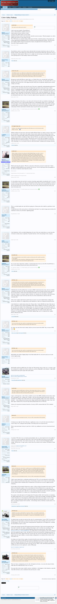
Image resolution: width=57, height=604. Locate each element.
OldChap (4, 424)
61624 (3, 241)
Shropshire (8, 142)
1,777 (9, 380)
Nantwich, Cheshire (6, 383)
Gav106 (3, 376)
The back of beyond (6, 457)
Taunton (8, 117)
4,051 (9, 565)
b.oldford (4, 134)
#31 (55, 314)
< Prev (7, 21)
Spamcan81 (4, 446)
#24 (55, 110)
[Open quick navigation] (54, 14)
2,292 (9, 83)
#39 (55, 548)
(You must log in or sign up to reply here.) (49, 578)
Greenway (4, 561)
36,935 (8, 450)
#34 (55, 378)
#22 (55, 58)
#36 (55, 429)
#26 (55, 177)
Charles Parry (5, 59)
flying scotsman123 (21, 506)
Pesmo (13, 271)
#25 (55, 143)
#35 (55, 406)
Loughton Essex (7, 170)
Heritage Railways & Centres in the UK (12, 19)
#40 (55, 574)
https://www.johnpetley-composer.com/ (17, 547)
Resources (14, 7)
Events (20, 7)
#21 (55, 45)
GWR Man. (4, 109)
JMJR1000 (4, 474)
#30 (55, 269)
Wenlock (13, 145)
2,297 (9, 113)
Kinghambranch (19, 380)
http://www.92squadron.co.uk (21, 445)
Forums (5, 7)
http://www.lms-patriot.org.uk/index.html (18, 375)
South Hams (8, 569)
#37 (55, 448)
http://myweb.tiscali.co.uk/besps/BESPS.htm (20, 530)
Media (10, 7)
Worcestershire (7, 223)
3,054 (9, 523)
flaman (3, 32)
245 (9, 138)
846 (9, 478)
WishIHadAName (26, 19)
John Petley (4, 519)
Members (24, 7)
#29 (55, 239)
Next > (22, 21)
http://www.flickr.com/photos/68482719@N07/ (19, 376)
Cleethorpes (8, 482)
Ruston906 (4, 215)
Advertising (30, 7)
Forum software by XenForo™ (11, 599)
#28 (55, 213)
